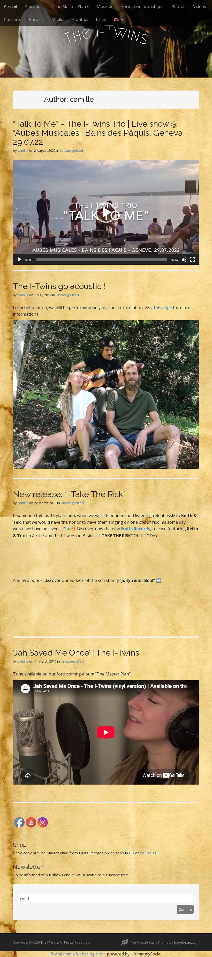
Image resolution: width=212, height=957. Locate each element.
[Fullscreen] (192, 259)
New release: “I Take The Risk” (69, 494)
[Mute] (184, 259)
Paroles (36, 19)
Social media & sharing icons (79, 954)
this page (163, 307)
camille (23, 150)
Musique (105, 6)
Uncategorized (71, 150)
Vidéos (199, 6)
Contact (80, 19)
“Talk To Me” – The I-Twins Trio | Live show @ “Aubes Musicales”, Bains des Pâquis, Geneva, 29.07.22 (99, 133)
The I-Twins (49, 942)
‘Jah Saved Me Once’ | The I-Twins (76, 652)
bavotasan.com (186, 942)
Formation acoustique (142, 6)
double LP (148, 852)
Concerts (12, 19)
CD (131, 852)
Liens (101, 19)
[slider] (101, 259)
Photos (178, 6)
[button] (106, 212)
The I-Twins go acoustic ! (59, 286)
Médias (58, 19)
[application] (106, 212)
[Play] (19, 259)
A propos (34, 6)
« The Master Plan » (69, 6)
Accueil (10, 6)
